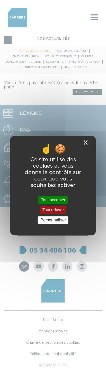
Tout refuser (53, 210)
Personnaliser (53, 220)
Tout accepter (53, 200)
